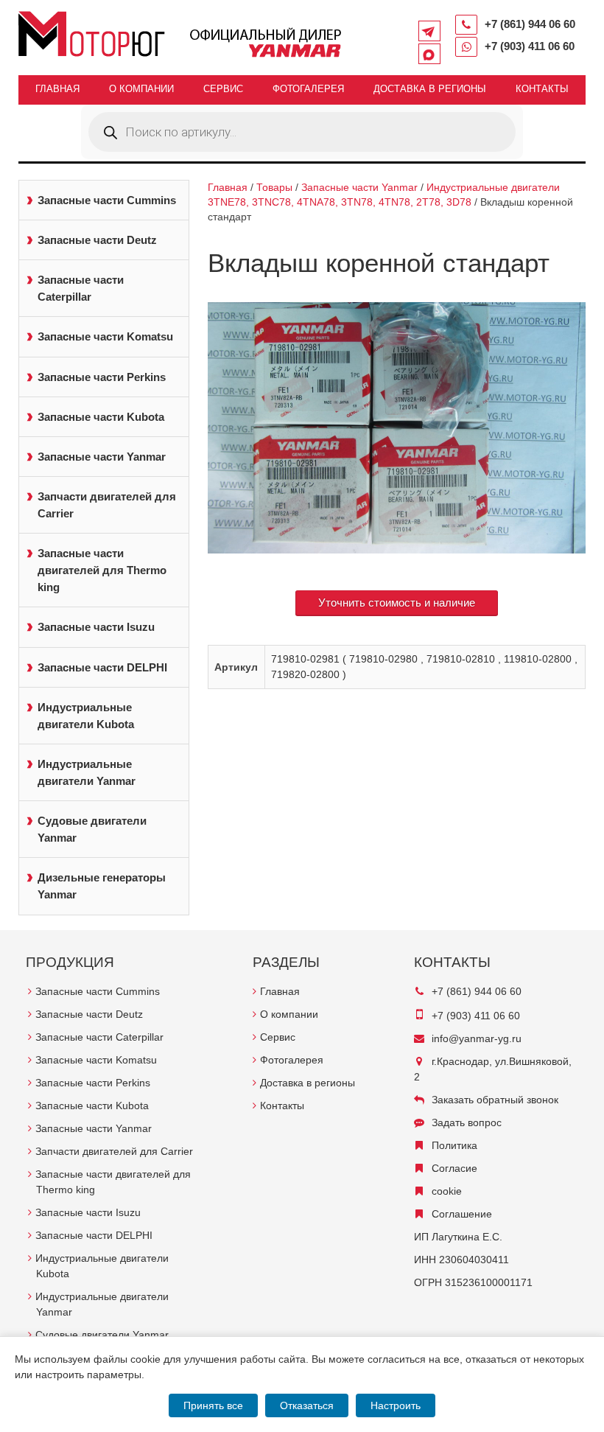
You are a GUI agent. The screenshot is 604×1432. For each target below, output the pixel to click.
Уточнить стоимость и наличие (396, 602)
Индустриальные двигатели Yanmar (87, 772)
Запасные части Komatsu (105, 336)
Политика (454, 1145)
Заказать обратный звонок (495, 1100)
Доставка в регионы (429, 88)
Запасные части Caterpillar (81, 288)
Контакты (542, 88)
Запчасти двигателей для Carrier (107, 505)
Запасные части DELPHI (102, 667)
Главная (57, 88)
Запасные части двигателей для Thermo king (102, 570)
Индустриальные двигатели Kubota (86, 715)
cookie (447, 1191)
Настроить (396, 1405)
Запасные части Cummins (107, 200)
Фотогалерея (308, 88)
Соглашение (462, 1214)
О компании (141, 88)
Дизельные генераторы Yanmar (102, 886)
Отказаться (307, 1405)
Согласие (454, 1168)
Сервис (223, 88)
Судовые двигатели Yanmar (92, 829)
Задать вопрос (467, 1122)
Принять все (213, 1405)
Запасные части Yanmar (102, 456)
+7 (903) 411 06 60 (530, 46)
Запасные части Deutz (97, 240)
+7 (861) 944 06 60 (530, 24)
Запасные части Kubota (101, 417)
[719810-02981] (397, 428)
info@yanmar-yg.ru (477, 1038)
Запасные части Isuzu (96, 627)
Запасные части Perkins (102, 377)
